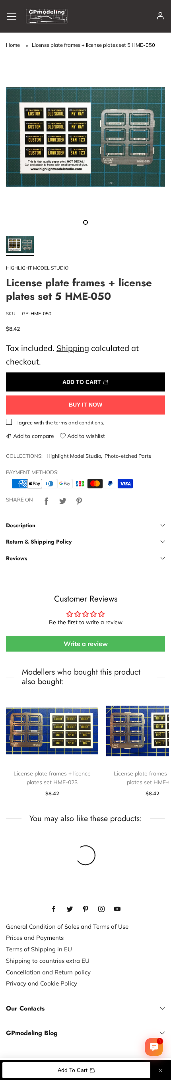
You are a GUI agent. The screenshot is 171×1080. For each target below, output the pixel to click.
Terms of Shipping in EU (39, 949)
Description (20, 525)
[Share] (46, 500)
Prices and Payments (35, 937)
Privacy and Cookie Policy (41, 983)
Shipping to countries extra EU (47, 960)
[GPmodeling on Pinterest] (85, 909)
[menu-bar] (14, 16)
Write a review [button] (86, 644)
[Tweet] (62, 500)
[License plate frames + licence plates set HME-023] (52, 731)
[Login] (160, 16)
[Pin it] (79, 500)
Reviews (16, 558)
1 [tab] (85, 222)
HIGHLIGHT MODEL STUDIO (37, 268)
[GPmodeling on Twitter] (69, 909)
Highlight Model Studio (74, 456)
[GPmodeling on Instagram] (101, 909)
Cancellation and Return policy (48, 972)
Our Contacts (25, 1008)
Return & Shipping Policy (39, 542)
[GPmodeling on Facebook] (54, 909)
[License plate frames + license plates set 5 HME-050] (85, 137)
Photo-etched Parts (128, 456)
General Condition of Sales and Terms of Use (67, 926)
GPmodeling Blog (32, 1033)
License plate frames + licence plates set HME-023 (52, 778)
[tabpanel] (85, 137)
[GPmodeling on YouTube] (117, 909)
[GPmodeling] (46, 16)
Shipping (72, 348)
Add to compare (33, 436)
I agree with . (60, 422)
